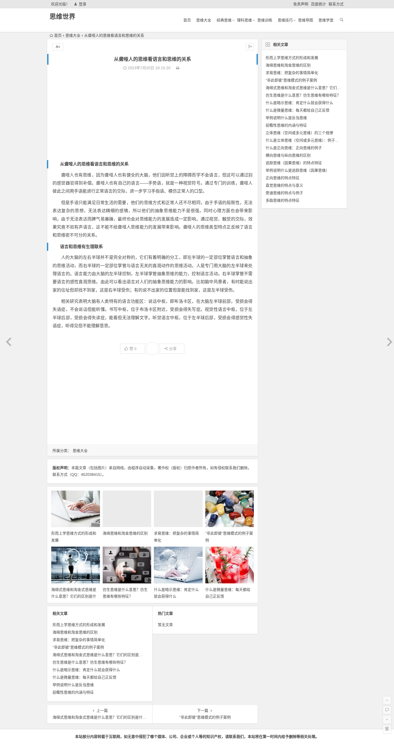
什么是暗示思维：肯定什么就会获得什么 (86, 670)
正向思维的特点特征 (282, 178)
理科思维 (244, 20)
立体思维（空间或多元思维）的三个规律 (299, 133)
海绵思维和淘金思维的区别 (125, 533)
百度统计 (318, 4)
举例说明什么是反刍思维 (73, 685)
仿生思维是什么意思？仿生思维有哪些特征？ (90, 662)
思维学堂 (325, 20)
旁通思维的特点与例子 (284, 193)
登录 (82, 4)
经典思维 (224, 20)
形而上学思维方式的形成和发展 (79, 625)
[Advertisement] (152, 115)
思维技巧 (285, 20)
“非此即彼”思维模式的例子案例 (78, 647)
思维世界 (62, 16)
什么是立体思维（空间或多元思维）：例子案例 (304, 140)
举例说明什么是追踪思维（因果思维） (297, 170)
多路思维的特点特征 (282, 200)
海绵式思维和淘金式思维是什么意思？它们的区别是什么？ (73, 596)
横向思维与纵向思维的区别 (288, 155)
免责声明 (300, 4)
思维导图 (305, 20)
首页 (187, 20)
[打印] (178, 68)
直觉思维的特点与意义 (284, 185)
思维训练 (264, 20)
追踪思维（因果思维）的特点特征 (294, 163)
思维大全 (203, 20)
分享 (173, 349)
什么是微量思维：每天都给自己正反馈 (84, 677)
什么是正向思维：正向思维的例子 (294, 148)
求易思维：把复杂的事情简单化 (79, 640)
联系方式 (336, 4)
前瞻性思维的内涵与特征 (73, 692)
